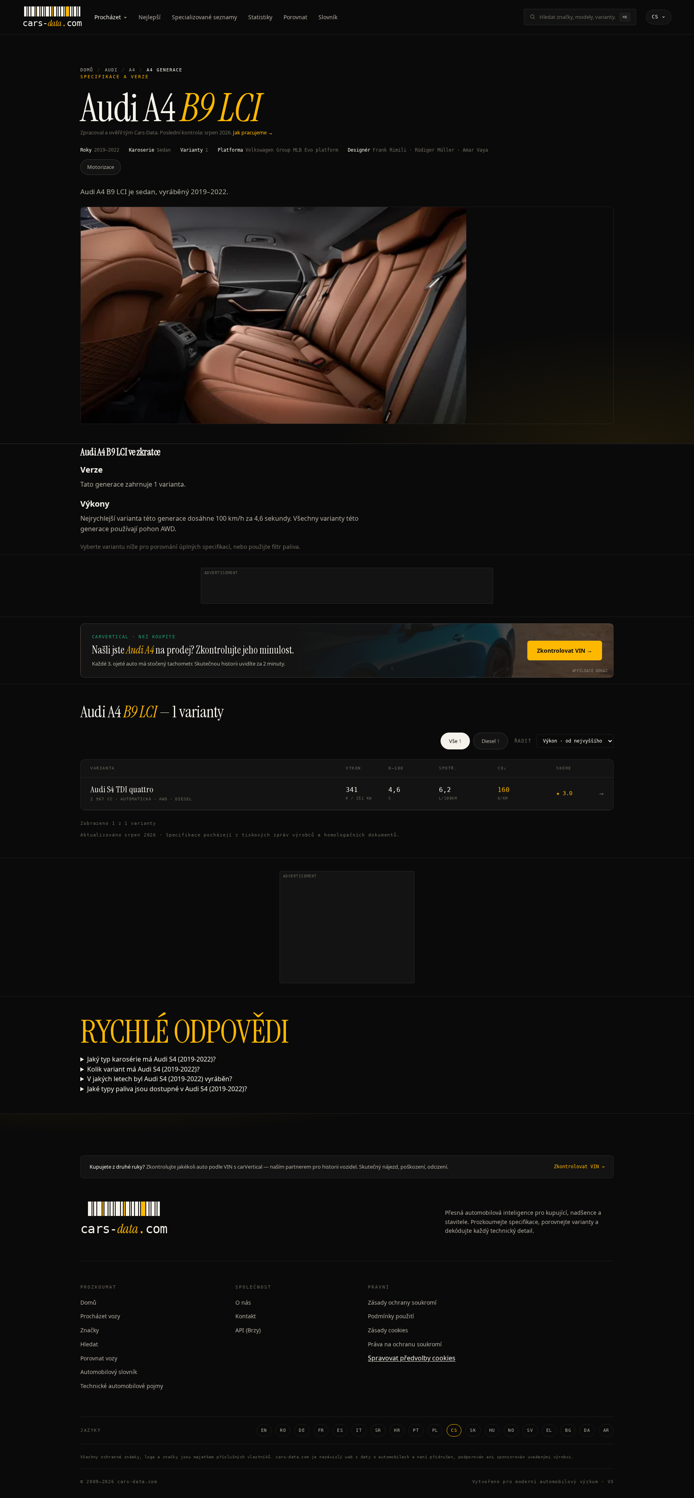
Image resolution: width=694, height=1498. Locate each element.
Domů (86, 70)
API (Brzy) (248, 1330)
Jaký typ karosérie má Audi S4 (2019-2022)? (151, 1059)
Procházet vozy (100, 1316)
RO (283, 1430)
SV (530, 1430)
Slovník (327, 17)
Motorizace (100, 167)
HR (397, 1430)
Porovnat (295, 17)
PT (416, 1430)
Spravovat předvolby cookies (411, 1358)
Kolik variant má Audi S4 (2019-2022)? (143, 1069)
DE (302, 1430)
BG (568, 1430)
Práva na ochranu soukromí (405, 1344)
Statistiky (260, 17)
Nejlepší (150, 17)
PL (435, 1430)
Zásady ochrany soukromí (402, 1302)
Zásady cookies (388, 1330)
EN (264, 1430)
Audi (111, 70)
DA (587, 1430)
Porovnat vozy (98, 1358)
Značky (89, 1330)
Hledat (89, 1344)
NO (511, 1430)
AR (606, 1430)
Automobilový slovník (108, 1372)
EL (549, 1430)
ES (340, 1430)
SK (473, 1430)
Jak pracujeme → (253, 132)
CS (454, 1430)
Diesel (491, 741)
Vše (455, 741)
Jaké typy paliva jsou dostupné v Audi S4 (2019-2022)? (167, 1088)
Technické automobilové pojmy (121, 1386)
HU (492, 1430)
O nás (243, 1302)
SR (378, 1430)
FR (321, 1430)
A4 (132, 70)
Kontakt (245, 1316)
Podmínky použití (391, 1316)
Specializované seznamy (204, 17)
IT (359, 1430)
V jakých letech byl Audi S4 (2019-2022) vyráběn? (159, 1078)
